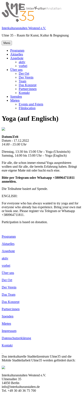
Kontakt (24, 93)
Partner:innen (28, 89)
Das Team (8, 294)
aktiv (22, 62)
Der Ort (24, 73)
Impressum (9, 331)
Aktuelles (16, 54)
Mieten (15, 100)
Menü (6, 43)
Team (22, 81)
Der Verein (26, 77)
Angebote (16, 58)
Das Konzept (27, 85)
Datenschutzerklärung (16, 338)
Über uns (16, 69)
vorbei (23, 66)
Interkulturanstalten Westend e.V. (24, 28)
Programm (17, 50)
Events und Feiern (31, 104)
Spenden (16, 96)
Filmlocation (27, 108)
